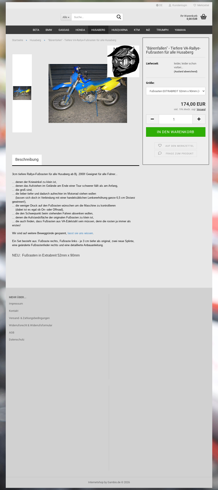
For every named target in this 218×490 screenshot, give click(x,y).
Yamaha (180, 29)
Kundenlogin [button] (179, 5)
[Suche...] (119, 17)
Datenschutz (16, 339)
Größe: (150, 82)
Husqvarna (120, 29)
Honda (80, 29)
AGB (11, 332)
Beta (36, 29)
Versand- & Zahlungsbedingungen (29, 318)
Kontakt (13, 310)
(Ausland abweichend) (185, 71)
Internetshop (95, 482)
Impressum (16, 303)
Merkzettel (202, 5)
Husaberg (98, 29)
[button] (159, 5)
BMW (49, 29)
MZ (148, 29)
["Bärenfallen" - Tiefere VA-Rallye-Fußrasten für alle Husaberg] (88, 93)
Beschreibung (27, 159)
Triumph (162, 29)
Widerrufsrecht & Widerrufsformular (30, 325)
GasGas (64, 29)
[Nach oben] (206, 484)
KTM (137, 29)
